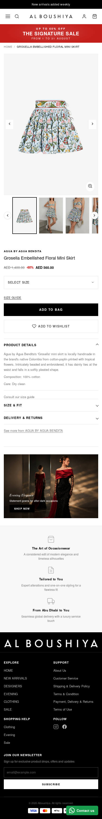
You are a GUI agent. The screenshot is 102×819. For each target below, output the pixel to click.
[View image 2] (51, 215)
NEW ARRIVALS (15, 678)
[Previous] (9, 124)
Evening (9, 734)
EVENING (11, 694)
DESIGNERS (13, 686)
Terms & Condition (66, 694)
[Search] (17, 16)
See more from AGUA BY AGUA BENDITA (33, 430)
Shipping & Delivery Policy (71, 686)
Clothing (9, 727)
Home (8, 46)
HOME (8, 670)
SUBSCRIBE (51, 784)
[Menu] (8, 16)
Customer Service (65, 678)
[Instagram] (56, 726)
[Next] (92, 124)
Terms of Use (62, 709)
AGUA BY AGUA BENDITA (23, 251)
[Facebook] (64, 726)
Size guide (12, 297)
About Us (59, 670)
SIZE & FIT (13, 405)
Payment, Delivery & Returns (73, 701)
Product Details (20, 345)
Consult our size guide (19, 397)
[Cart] (94, 16)
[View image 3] (77, 215)
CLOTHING (11, 701)
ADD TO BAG (51, 309)
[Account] (84, 16)
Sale (7, 742)
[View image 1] (24, 215)
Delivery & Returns (23, 417)
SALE (8, 709)
